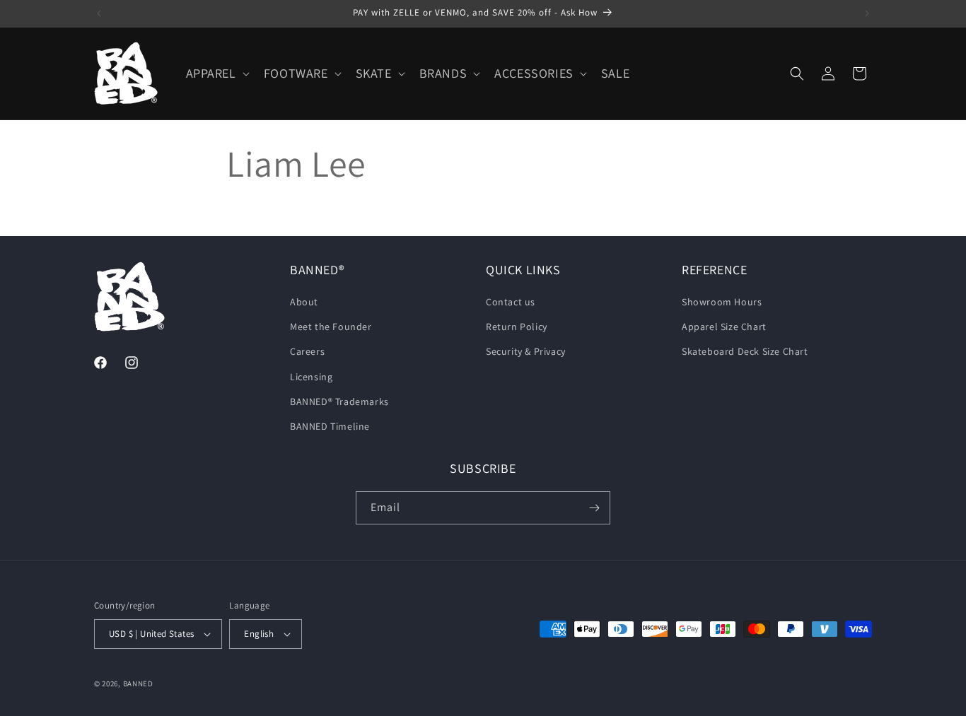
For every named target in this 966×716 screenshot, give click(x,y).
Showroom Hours (722, 301)
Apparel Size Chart (724, 326)
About (304, 301)
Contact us (510, 301)
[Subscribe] (594, 507)
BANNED (138, 683)
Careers (307, 351)
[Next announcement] (867, 13)
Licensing (311, 376)
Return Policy (516, 326)
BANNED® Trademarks (339, 401)
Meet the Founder (331, 326)
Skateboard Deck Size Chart (745, 351)
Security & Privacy (526, 351)
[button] (216, 73)
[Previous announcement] (99, 13)
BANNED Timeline (330, 426)
